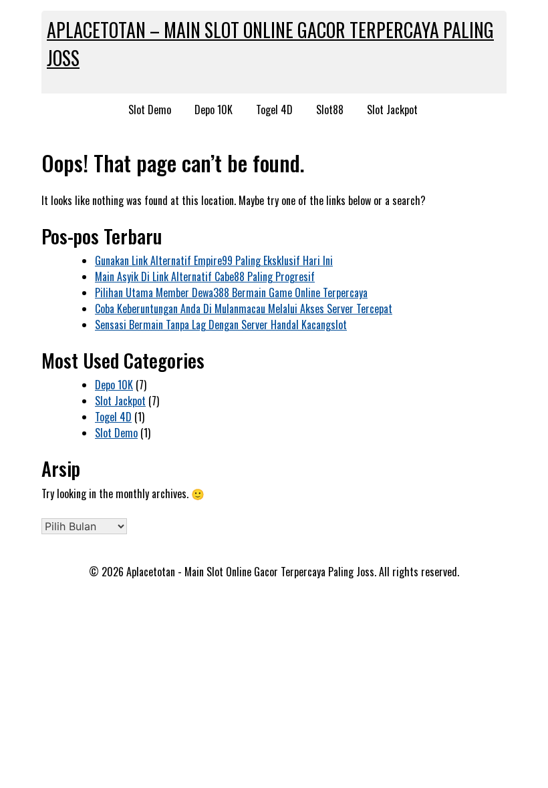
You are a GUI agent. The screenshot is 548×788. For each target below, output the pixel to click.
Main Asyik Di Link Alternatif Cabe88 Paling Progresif (205, 276)
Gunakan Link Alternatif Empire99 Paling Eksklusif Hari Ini (214, 260)
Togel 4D (274, 110)
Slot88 (330, 110)
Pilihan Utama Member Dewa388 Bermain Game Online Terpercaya (231, 292)
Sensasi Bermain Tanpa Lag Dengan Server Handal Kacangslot (221, 325)
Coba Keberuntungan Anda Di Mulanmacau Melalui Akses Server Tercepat (243, 309)
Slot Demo (149, 110)
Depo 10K (213, 110)
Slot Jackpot (392, 110)
